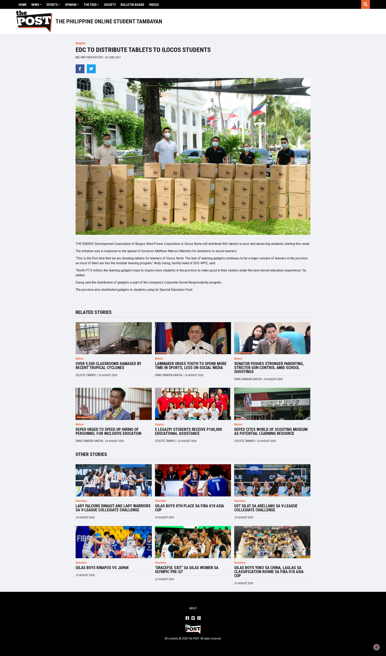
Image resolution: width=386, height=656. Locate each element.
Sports (52, 5)
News (35, 5)
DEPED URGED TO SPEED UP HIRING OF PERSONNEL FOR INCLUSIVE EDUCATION (108, 431)
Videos (154, 5)
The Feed (90, 5)
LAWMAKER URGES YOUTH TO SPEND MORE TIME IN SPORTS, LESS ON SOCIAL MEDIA (191, 366)
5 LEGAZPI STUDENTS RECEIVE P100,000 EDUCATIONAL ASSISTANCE (188, 431)
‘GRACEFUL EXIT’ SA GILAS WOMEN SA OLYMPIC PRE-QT (186, 570)
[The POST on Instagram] (199, 618)
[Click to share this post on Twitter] (91, 68)
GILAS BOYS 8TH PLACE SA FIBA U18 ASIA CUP (189, 508)
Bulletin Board (132, 5)
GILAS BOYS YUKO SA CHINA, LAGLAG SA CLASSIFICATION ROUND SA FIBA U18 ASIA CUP (269, 572)
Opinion (70, 5)
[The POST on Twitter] (193, 618)
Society (110, 5)
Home (22, 5)
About (193, 608)
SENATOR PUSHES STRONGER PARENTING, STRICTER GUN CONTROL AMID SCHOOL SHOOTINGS (269, 368)
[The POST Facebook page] (187, 618)
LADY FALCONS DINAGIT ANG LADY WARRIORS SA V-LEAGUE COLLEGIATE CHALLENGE (113, 508)
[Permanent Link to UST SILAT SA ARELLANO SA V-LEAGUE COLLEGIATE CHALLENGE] (272, 480)
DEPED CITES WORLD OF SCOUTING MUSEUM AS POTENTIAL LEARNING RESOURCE (271, 431)
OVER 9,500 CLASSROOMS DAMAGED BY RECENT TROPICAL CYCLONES (108, 366)
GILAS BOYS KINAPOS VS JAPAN (102, 568)
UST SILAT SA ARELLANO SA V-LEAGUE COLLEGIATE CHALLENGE (266, 508)
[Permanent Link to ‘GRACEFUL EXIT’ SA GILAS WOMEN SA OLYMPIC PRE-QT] (193, 542)
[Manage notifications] (376, 647)
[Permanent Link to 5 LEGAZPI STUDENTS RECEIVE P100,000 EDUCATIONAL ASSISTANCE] (193, 404)
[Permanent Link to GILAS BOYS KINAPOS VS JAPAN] (114, 542)
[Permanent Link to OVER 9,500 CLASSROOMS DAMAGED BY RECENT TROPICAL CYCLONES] (114, 338)
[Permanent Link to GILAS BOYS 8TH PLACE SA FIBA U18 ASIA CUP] (193, 480)
